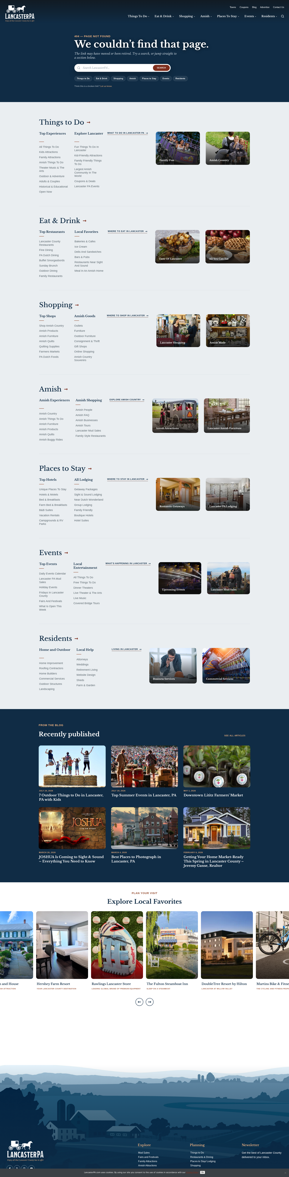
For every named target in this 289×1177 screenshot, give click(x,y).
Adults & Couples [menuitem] (49, 181)
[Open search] (282, 16)
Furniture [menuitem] (79, 330)
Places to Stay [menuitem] (227, 16)
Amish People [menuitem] (84, 409)
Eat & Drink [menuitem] (163, 16)
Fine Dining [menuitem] (46, 250)
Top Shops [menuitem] (47, 316)
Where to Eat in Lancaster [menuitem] (126, 231)
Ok (202, 1172)
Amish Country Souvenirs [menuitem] (83, 358)
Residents (180, 78)
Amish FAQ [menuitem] (82, 415)
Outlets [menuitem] (78, 325)
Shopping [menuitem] (186, 16)
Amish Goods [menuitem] (84, 316)
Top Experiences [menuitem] (52, 133)
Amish (132, 78)
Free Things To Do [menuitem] (84, 582)
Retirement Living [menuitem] (87, 669)
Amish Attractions (147, 1165)
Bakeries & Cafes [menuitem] (85, 241)
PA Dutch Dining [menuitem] (49, 255)
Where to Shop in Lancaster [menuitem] (126, 315)
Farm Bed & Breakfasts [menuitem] (53, 504)
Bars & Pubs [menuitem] (82, 257)
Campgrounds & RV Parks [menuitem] (51, 522)
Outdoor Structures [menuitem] (50, 683)
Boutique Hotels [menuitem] (83, 515)
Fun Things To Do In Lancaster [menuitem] (86, 148)
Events (166, 78)
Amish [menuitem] (205, 16)
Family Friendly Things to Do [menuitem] (88, 162)
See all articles (234, 735)
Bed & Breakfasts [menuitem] (49, 499)
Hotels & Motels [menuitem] (48, 494)
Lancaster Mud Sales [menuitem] (88, 430)
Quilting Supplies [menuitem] (49, 346)
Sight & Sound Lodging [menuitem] (88, 494)
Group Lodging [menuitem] (83, 504)
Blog (254, 7)
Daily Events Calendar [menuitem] (52, 573)
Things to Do (83, 78)
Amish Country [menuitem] (48, 413)
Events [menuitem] (249, 16)
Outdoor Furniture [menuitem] (85, 336)
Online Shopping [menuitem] (84, 351)
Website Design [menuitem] (85, 674)
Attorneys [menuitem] (82, 659)
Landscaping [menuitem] (46, 689)
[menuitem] (178, 148)
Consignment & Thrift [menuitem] (87, 341)
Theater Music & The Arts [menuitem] (51, 169)
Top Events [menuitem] (48, 564)
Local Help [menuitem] (85, 650)
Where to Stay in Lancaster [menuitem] (125, 479)
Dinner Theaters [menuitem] (83, 587)
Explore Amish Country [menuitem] (125, 399)
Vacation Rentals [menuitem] (49, 515)
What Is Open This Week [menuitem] (50, 608)
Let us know (106, 86)
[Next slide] (150, 1002)
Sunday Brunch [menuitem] (48, 265)
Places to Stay (149, 78)
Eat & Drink (101, 78)
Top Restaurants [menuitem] (52, 232)
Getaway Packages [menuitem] (86, 489)
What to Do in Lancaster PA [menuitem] (125, 133)
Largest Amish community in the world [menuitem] (85, 172)
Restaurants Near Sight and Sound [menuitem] (89, 264)
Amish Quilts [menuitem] (46, 341)
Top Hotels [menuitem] (47, 479)
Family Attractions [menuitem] (50, 157)
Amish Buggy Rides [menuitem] (51, 439)
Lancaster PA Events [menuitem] (86, 186)
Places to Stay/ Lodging (203, 1161)
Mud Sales (144, 1152)
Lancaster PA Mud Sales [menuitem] (50, 580)
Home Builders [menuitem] (48, 673)
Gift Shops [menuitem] (80, 346)
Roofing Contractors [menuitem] (51, 668)
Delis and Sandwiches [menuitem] (88, 251)
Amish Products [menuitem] (48, 330)
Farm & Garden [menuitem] (85, 685)
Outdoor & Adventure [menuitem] (51, 176)
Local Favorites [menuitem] (86, 232)
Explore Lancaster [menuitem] (88, 133)
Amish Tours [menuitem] (83, 425)
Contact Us (278, 7)
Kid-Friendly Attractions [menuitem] (88, 155)
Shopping (118, 78)
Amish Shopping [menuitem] (89, 400)
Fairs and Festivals (148, 1157)
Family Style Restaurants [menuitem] (91, 435)
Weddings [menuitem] (82, 664)
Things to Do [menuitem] (137, 16)
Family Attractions (147, 1161)
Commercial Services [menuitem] (52, 678)
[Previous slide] (139, 1002)
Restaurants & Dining (201, 1157)
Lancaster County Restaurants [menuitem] (49, 243)
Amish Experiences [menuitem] (54, 400)
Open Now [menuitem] (45, 191)
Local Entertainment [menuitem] (85, 566)
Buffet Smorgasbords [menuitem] (52, 260)
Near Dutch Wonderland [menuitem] (88, 499)
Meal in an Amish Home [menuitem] (89, 270)
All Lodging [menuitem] (83, 479)
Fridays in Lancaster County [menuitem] (51, 594)
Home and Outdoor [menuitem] (54, 650)
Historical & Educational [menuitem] (53, 186)
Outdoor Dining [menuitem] (48, 270)
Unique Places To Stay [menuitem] (52, 489)
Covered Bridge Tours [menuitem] (86, 603)
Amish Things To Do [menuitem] (51, 162)
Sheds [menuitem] (80, 680)
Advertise (264, 7)
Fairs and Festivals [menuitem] (50, 601)
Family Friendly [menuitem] (83, 510)
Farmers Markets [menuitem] (49, 351)
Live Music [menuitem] (79, 598)
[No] (285, 1172)
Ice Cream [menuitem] (81, 246)
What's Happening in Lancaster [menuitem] (126, 563)
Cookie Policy (192, 1172)
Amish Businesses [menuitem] (87, 420)
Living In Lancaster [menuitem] (125, 649)
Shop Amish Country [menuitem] (51, 325)
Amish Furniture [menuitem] (48, 336)
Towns (233, 7)
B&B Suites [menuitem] (46, 510)
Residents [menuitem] (268, 16)
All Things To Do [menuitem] (49, 146)
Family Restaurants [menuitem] (50, 276)
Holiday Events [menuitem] (48, 587)
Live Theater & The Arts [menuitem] (87, 592)
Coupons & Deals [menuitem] (84, 181)
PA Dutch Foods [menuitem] (49, 356)
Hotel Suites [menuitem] (81, 520)
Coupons (244, 7)
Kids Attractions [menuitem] (48, 152)
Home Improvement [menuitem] (51, 663)
